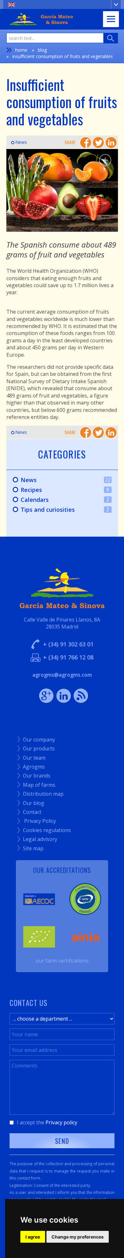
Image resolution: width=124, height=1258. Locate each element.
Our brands (33, 775)
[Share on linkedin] (111, 142)
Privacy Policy (36, 820)
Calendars (57, 500)
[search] (110, 38)
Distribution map (40, 793)
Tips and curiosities (57, 510)
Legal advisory (37, 839)
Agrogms (31, 766)
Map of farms (36, 784)
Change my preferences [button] (78, 1236)
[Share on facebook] (86, 142)
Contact (29, 811)
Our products (36, 748)
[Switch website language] (62, 4)
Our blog (30, 803)
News (19, 142)
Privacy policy (61, 1122)
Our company (36, 739)
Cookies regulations (44, 830)
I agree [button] (32, 1236)
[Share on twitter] (98, 142)
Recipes (57, 490)
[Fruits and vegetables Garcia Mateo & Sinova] (62, 190)
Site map (30, 848)
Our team (31, 757)
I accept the (47, 1122)
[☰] (111, 19)
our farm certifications (62, 960)
